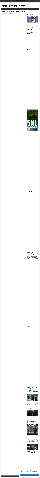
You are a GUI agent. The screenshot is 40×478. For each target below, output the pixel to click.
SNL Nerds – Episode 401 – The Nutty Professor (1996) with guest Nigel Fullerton (32, 253)
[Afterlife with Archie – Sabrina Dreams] (7, 13)
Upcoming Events (30, 29)
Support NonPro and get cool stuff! (20, 0)
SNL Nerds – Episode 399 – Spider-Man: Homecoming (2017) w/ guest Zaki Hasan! (32, 403)
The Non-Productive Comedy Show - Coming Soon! (32, 33)
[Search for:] (32, 12)
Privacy (32, 476)
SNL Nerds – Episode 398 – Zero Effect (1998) (32, 417)
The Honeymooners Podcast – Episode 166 (32, 322)
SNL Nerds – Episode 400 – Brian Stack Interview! (32, 388)
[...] (32, 27)
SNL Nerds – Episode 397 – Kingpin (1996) (32, 452)
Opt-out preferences (28, 476)
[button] (38, 469)
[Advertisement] (32, 466)
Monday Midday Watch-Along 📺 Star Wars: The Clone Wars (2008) (31, 24)
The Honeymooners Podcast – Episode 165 (32, 437)
